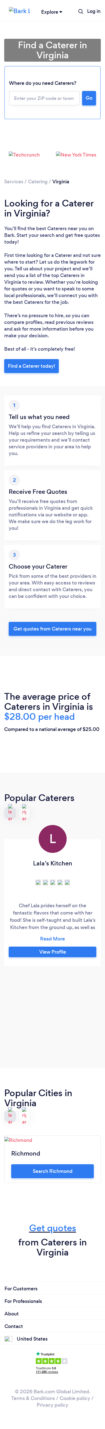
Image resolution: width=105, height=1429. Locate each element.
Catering (38, 181)
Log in (94, 11)
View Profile (52, 952)
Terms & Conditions (33, 1398)
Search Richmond (53, 1171)
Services (13, 181)
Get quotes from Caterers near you (52, 629)
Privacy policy (52, 1405)
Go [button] (89, 98)
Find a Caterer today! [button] (31, 366)
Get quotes (52, 1228)
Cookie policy (75, 1398)
